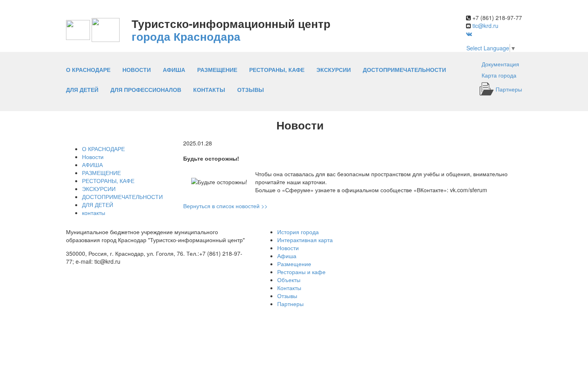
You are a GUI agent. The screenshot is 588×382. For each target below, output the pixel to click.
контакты (209, 90)
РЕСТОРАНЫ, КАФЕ (276, 70)
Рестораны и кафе (301, 272)
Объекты (288, 280)
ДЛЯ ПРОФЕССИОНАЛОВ (145, 90)
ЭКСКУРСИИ (333, 70)
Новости (136, 70)
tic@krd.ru (485, 26)
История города (298, 232)
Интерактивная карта (305, 240)
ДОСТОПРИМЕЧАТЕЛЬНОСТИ (404, 70)
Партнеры (509, 89)
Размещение (294, 264)
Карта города (499, 75)
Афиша (286, 256)
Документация (500, 64)
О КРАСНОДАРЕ (88, 70)
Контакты (289, 288)
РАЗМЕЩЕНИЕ (217, 70)
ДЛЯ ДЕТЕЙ (82, 90)
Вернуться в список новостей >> (225, 206)
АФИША (174, 70)
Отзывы (250, 90)
